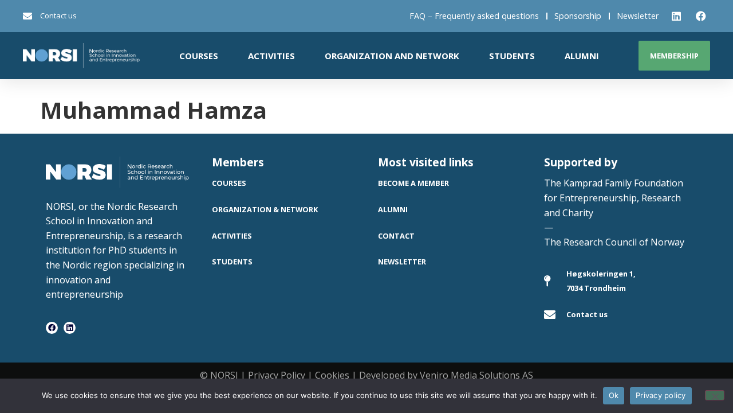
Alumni (582, 55)
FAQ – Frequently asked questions (474, 15)
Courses (198, 55)
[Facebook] (52, 328)
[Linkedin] (70, 328)
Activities (271, 55)
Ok (614, 395)
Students (512, 55)
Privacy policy (661, 395)
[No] (714, 395)
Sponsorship (577, 15)
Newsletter (638, 15)
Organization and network (392, 55)
